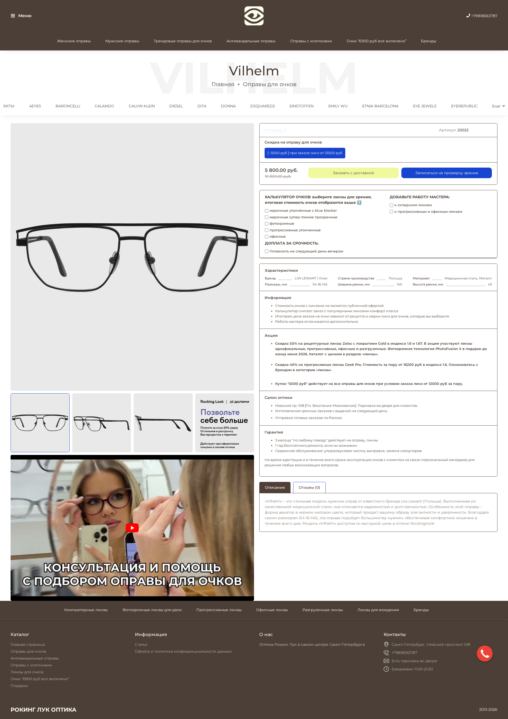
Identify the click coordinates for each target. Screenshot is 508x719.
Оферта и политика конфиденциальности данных (183, 651)
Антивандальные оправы (250, 41)
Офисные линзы (272, 609)
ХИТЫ (9, 106)
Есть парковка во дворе (414, 660)
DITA (201, 106)
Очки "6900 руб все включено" (40, 678)
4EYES (35, 106)
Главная (223, 84)
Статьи (141, 644)
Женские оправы (74, 41)
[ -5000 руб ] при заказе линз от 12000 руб (304, 153)
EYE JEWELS (425, 106)
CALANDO (104, 106)
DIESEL (176, 106)
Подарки (19, 685)
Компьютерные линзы (86, 609)
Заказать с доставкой (353, 172)
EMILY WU (338, 106)
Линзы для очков (27, 672)
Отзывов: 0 (275, 130)
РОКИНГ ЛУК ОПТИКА (43, 709)
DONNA (228, 106)
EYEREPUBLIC (464, 106)
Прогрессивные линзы (219, 609)
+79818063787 (483, 15)
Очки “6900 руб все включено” (376, 41)
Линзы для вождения (378, 609)
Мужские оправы (122, 41)
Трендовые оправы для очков (183, 41)
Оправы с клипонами (311, 41)
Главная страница (28, 644)
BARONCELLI (68, 106)
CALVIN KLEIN (142, 106)
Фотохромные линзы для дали (152, 609)
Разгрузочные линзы (322, 609)
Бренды (428, 41)
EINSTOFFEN (301, 106)
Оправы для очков (270, 84)
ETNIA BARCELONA (380, 106)
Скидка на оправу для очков (293, 142)
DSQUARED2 (262, 106)
